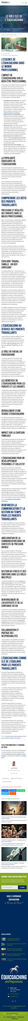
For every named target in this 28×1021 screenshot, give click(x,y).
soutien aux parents (7, 781)
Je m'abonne (22, 887)
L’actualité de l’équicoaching (10, 34)
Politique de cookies (20, 1017)
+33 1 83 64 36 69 (14, 994)
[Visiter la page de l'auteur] (14, 763)
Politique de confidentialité (11, 1017)
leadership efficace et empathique (12, 113)
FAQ (4, 1017)
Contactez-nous (14, 996)
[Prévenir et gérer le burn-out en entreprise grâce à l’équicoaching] (14, 808)
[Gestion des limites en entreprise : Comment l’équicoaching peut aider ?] (14, 854)
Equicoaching (15, 55)
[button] (24, 3)
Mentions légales (15, 1018)
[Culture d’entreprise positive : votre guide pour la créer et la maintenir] (14, 831)
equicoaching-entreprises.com (12, 1013)
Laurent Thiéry (14, 768)
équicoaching (5, 778)
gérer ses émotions (12, 343)
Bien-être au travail (7, 55)
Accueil (2, 34)
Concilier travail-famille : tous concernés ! (13, 738)
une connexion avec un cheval (19, 137)
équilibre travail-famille (16, 778)
